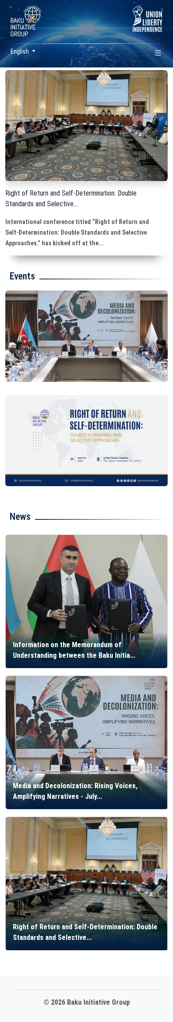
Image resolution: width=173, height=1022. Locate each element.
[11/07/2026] (86, 336)
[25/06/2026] (86, 441)
